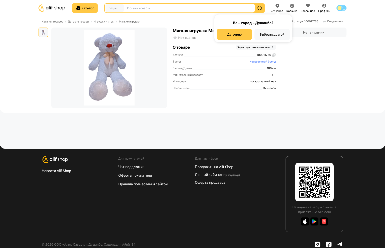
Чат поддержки (131, 166)
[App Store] (305, 221)
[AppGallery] (324, 221)
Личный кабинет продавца (217, 174)
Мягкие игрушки (129, 21)
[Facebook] (329, 244)
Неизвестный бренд (262, 61)
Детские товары (78, 21)
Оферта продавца (210, 182)
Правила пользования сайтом (143, 184)
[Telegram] (340, 244)
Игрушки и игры (104, 21)
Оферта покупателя (135, 175)
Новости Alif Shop (56, 170)
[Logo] (77, 159)
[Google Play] (314, 221)
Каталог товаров (52, 21)
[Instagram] (317, 244)
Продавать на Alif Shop (214, 166)
